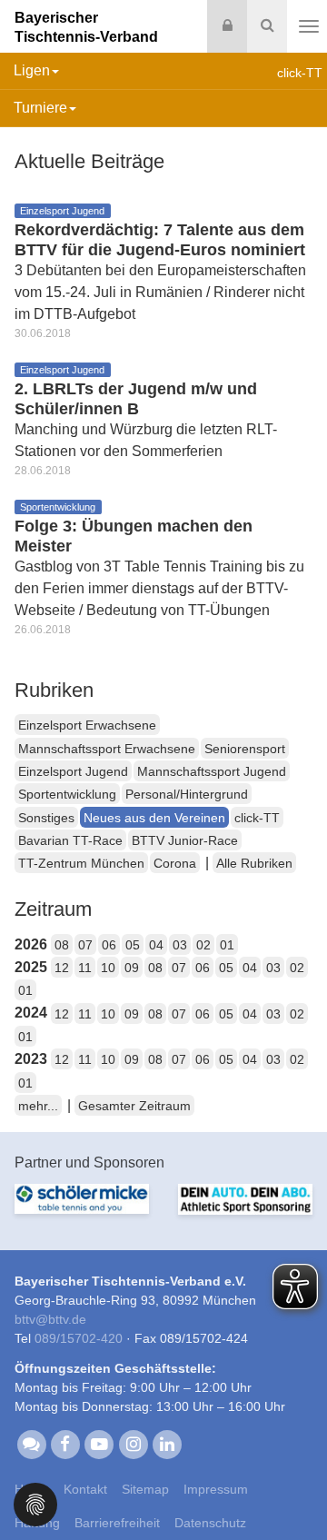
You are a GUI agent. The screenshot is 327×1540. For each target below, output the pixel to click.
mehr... (38, 1105)
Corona (175, 863)
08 (61, 945)
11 (85, 967)
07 (85, 945)
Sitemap (145, 1489)
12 (61, 967)
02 (203, 945)
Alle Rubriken (254, 863)
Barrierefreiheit (117, 1522)
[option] (82, 1210)
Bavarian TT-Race (70, 840)
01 (227, 945)
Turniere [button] (40, 107)
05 (132, 945)
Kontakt (85, 1489)
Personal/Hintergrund (186, 794)
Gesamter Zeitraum (134, 1105)
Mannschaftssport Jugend (211, 771)
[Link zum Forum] (31, 1443)
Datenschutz (210, 1522)
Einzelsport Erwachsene (87, 725)
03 (180, 945)
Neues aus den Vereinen (154, 817)
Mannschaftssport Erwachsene (106, 748)
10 (108, 967)
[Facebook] (65, 1443)
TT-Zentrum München (81, 863)
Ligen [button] (32, 70)
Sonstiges (46, 817)
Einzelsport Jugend (73, 771)
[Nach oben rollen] (290, 1489)
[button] (35, 1503)
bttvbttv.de (50, 1319)
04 (156, 945)
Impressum (215, 1489)
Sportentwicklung (67, 794)
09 (131, 967)
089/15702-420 (79, 1338)
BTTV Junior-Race (185, 840)
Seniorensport (244, 748)
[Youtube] (99, 1443)
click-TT (257, 817)
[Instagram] (133, 1443)
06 (109, 945)
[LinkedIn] (166, 1443)
